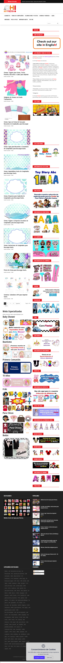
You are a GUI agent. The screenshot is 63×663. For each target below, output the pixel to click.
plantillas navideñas (9, 627)
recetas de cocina (8, 629)
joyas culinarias (17, 607)
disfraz (6, 593)
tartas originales (14, 641)
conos (6, 588)
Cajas (52, 16)
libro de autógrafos (21, 612)
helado (20, 602)
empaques (22, 593)
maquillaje (23, 614)
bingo (24, 578)
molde (6, 619)
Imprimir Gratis (23, 19)
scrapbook (7, 634)
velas (12, 646)
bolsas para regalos (9, 581)
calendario (14, 583)
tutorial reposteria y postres (18, 643)
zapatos (6, 648)
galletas (6, 600)
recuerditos (18, 629)
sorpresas (12, 636)
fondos (14, 595)
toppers (23, 641)
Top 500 (31, 19)
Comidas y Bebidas (44, 16)
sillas (6, 636)
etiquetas (7, 595)
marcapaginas (8, 617)
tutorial (6, 643)
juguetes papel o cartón (10, 610)
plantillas (21, 624)
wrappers (25, 646)
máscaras (7, 622)
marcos (16, 617)
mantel (6, 614)
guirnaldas (13, 602)
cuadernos (13, 588)
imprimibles (14, 605)
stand (6, 639)
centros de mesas (8, 585)
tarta (6, 641)
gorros (6, 602)
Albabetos (7, 16)
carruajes (23, 583)
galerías (22, 598)
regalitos (6, 631)
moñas (13, 619)
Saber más (49, 657)
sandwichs (22, 631)
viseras (18, 646)
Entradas (36, 571)
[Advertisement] (17, 39)
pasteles (6, 624)
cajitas (6, 583)
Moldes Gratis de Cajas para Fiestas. (14, 518)
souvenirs (21, 636)
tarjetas (19, 639)
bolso (18, 581)
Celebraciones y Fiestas (31, 16)
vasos (6, 646)
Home (24, 659)
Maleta (6, 571)
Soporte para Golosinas (19, 573)
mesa (24, 617)
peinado (14, 624)
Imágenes (7, 19)
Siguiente (18, 303)
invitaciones (7, 607)
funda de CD (23, 595)
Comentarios (37, 573)
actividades (7, 576)
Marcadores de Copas (16, 571)
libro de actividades (9, 612)
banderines (7, 578)
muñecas (20, 619)
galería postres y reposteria (11, 598)
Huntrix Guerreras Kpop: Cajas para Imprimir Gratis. (34, 1)
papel (14, 622)
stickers (12, 639)
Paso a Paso (14, 19)
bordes (24, 581)
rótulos (14, 631)
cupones (21, 588)
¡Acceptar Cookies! (39, 657)
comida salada (19, 585)
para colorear (22, 622)
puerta (18, 627)
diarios (18, 590)
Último (6, 306)
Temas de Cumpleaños (18, 16)
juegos (26, 607)
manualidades (14, 614)
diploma (25, 590)
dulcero (13, 593)
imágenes (24, 605)
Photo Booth (7, 573)
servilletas (15, 634)
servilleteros (23, 634)
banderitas (16, 578)
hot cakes (7, 605)
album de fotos (17, 576)
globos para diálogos (23, 600)
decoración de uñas (9, 590)
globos (13, 600)
